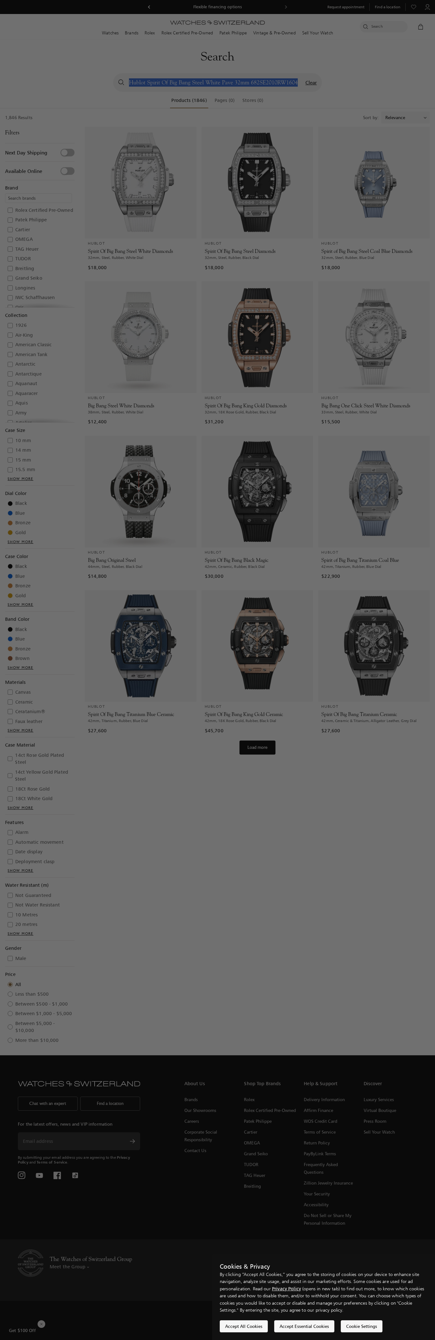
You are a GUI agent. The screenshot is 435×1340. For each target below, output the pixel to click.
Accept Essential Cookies (304, 1326)
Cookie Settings (361, 1326)
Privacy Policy (286, 1289)
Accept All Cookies (243, 1326)
